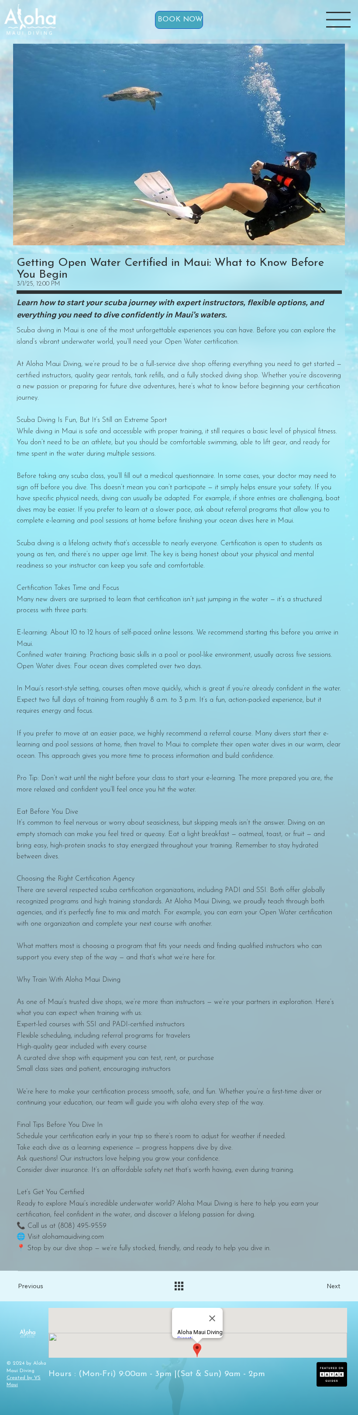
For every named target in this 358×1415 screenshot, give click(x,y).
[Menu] (338, 20)
